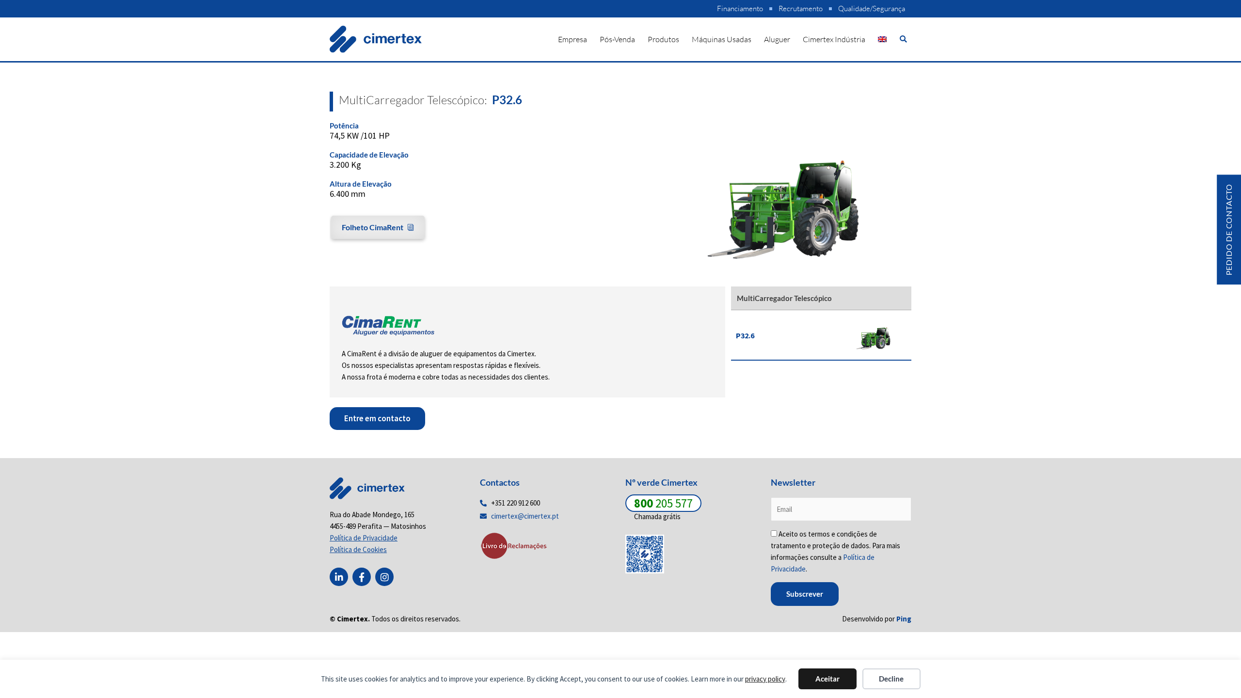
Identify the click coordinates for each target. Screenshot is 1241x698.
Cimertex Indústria (834, 39)
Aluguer (777, 39)
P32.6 (745, 335)
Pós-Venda (617, 39)
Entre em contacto (377, 418)
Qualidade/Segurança (871, 8)
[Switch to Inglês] (882, 39)
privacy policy (765, 678)
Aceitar (827, 678)
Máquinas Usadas (721, 39)
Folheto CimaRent (372, 227)
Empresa (572, 39)
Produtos (663, 39)
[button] (903, 39)
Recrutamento (801, 8)
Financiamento (740, 8)
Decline (891, 678)
